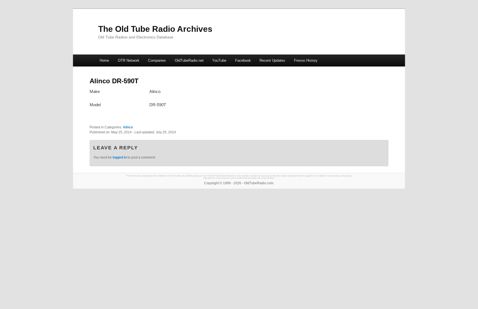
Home (104, 60)
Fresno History (306, 60)
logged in (120, 157)
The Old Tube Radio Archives (155, 28)
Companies (157, 60)
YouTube (219, 60)
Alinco (128, 127)
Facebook (243, 60)
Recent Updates (272, 60)
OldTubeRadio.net (189, 60)
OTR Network (128, 60)
